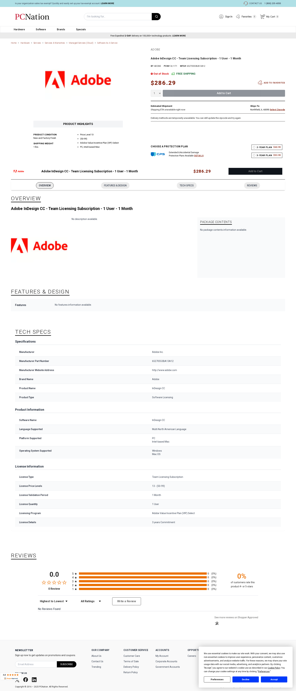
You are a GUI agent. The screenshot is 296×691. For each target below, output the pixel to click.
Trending (96, 667)
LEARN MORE (107, 3)
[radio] (148, 573)
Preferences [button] (264, 671)
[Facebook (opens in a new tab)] (26, 679)
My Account (162, 656)
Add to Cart (224, 93)
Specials (81, 29)
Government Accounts (168, 667)
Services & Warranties (55, 43)
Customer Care (132, 656)
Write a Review (126, 601)
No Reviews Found (49, 609)
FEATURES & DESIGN (115, 185)
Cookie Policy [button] (274, 668)
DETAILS (199, 156)
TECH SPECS (187, 185)
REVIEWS (252, 185)
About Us (96, 656)
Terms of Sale (131, 661)
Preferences (217, 679)
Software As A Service (107, 43)
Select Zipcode (277, 109)
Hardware (19, 29)
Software (41, 29)
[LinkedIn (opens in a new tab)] (34, 679)
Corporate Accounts (166, 661)
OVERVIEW (45, 185)
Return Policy (131, 672)
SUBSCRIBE (66, 664)
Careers (192, 656)
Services (37, 43)
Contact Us (97, 661)
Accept (274, 679)
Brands (61, 29)
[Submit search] (156, 16)
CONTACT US (255, 3)
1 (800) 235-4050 (272, 3)
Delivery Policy (131, 667)
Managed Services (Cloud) (81, 43)
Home (13, 43)
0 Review (59, 588)
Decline (245, 679)
